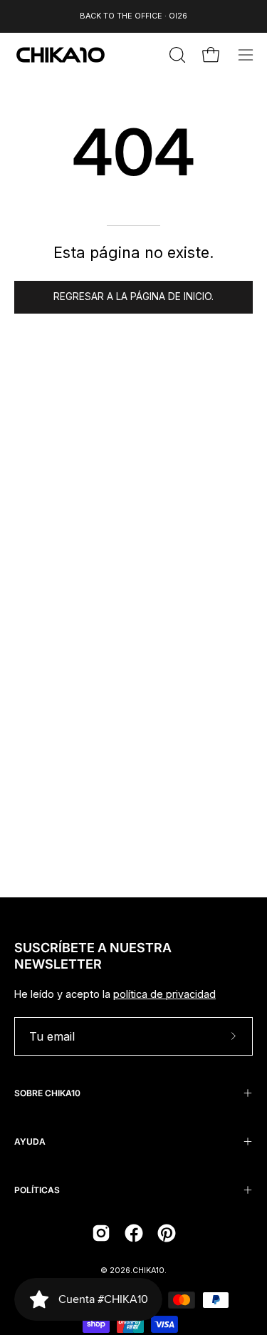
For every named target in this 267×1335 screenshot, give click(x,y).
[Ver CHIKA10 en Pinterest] (166, 1233)
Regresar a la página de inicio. (133, 296)
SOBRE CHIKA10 (47, 1093)
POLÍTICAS (37, 1190)
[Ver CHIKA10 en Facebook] (134, 1233)
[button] (176, 55)
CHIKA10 (148, 1270)
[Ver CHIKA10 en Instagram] (101, 1233)
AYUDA (30, 1141)
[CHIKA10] (60, 54)
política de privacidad (164, 994)
